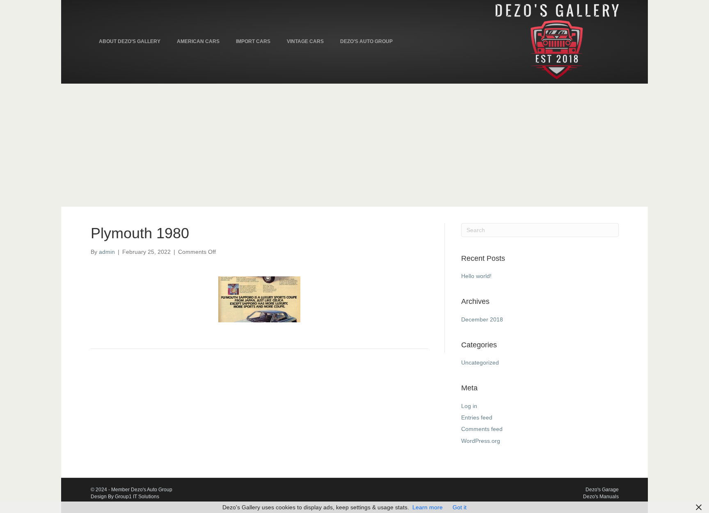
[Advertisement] (354, 145)
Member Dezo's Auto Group (141, 489)
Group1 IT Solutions (137, 496)
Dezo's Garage (602, 489)
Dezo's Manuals (601, 496)
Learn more (427, 507)
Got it (460, 507)
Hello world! (476, 276)
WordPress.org (480, 441)
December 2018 (482, 319)
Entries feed (476, 417)
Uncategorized (480, 362)
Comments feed (482, 429)
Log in (469, 406)
